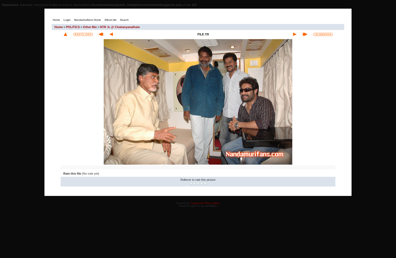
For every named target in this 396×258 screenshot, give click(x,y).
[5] (205, 183)
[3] (198, 183)
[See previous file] (111, 34)
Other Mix (90, 27)
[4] (201, 183)
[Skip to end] (305, 34)
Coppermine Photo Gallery (205, 203)
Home (58, 27)
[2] (194, 183)
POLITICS (73, 27)
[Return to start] (101, 34)
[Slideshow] (323, 34)
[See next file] (295, 34)
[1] (191, 183)
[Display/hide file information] (83, 34)
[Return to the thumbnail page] (65, 34)
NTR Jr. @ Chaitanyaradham (120, 27)
